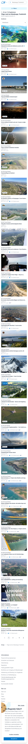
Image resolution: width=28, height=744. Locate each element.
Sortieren (3, 19)
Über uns (3, 691)
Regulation (4, 665)
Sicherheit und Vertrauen (7, 660)
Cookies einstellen (14, 734)
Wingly (2, 644)
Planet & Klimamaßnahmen (8, 658)
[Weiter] (23, 637)
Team (2, 696)
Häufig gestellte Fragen (7, 667)
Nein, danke (21, 705)
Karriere (3, 699)
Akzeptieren (14, 738)
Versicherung (4, 663)
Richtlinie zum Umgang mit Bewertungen (12, 670)
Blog (2, 694)
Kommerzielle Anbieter (7, 684)
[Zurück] (4, 637)
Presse (3, 701)
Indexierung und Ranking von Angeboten (11, 672)
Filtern (15, 8)
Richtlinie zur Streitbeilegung (8, 675)
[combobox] (18, 2)
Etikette (3, 681)
